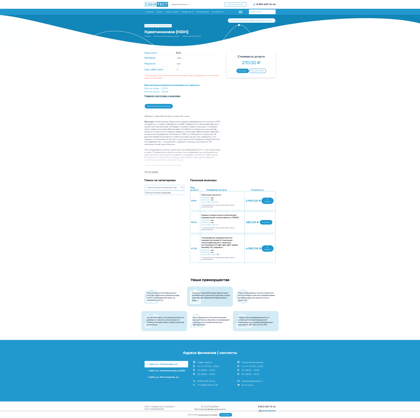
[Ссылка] (156, 4)
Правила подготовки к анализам (162, 96)
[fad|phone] (254, 4)
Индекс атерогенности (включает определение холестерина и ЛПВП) (220, 216)
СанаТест (214, 407)
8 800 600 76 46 (206, 381)
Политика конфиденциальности (210, 409)
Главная (147, 36)
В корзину (243, 71)
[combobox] (164, 187)
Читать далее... (151, 172)
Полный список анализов (158, 193)
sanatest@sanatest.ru (252, 381)
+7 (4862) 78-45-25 (207, 385)
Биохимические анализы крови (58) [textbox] (165, 187)
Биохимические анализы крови (166, 36)
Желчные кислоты (211, 195)
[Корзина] (240, 12)
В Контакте (247, 385)
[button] (268, 201)
